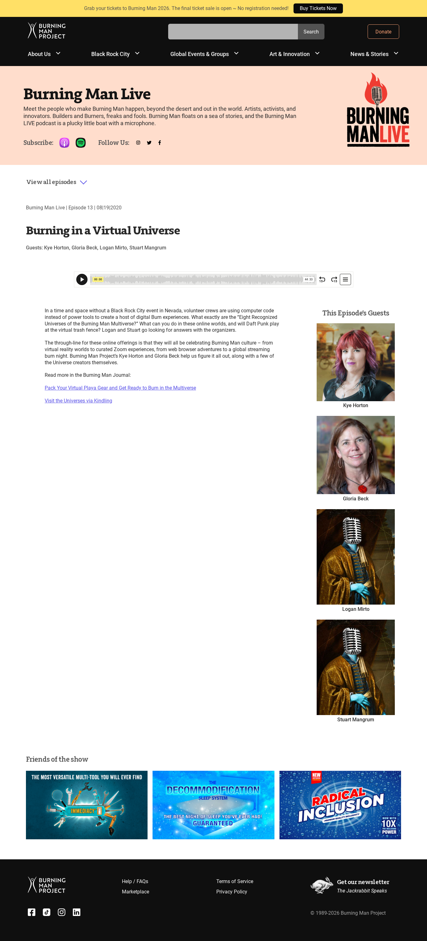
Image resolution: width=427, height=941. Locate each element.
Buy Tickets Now (318, 8)
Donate (383, 32)
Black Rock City (110, 54)
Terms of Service (234, 881)
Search (311, 32)
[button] (57, 182)
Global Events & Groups (199, 54)
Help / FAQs (135, 881)
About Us (39, 54)
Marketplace (135, 892)
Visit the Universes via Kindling (78, 401)
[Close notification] (417, 8)
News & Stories (369, 54)
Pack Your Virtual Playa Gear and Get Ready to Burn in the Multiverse (120, 388)
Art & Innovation (289, 54)
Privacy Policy (231, 892)
